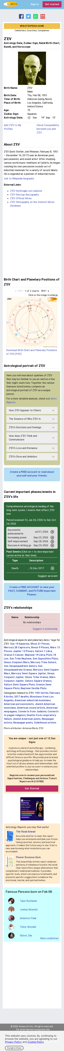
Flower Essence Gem (28, 857)
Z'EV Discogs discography (24, 194)
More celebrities (49, 938)
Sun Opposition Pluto (45, 658)
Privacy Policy (13, 1041)
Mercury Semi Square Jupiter (28, 673)
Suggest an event (48, 576)
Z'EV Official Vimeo (21, 198)
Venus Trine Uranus (36, 677)
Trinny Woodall (28, 926)
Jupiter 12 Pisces (23, 651)
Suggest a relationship (45, 628)
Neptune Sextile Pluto (34, 688)
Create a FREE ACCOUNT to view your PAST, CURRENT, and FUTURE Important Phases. (32, 591)
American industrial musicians (32, 700)
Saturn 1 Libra (43, 651)
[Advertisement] (32, 242)
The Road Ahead (25, 831)
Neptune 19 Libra (35, 654)
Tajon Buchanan (28, 900)
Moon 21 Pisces (40, 643)
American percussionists (19, 704)
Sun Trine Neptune (20, 658)
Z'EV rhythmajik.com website (26, 190)
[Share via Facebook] (21, 17)
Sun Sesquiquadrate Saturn (20, 666)
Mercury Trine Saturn (43, 662)
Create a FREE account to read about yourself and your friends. (32, 473)
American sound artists (31, 707)
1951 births (41, 692)
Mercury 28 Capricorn (17, 647)
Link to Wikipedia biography (19, 178)
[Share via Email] (42, 17)
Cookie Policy (35, 1041)
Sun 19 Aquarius (19, 643)
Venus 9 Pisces (40, 647)
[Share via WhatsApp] (35, 17)
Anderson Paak (28, 918)
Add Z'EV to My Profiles (12, 127)
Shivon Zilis (26, 935)
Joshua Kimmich (29, 909)
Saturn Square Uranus (38, 680)
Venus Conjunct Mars (16, 662)
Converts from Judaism (32, 711)
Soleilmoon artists (45, 722)
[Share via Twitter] (28, 17)
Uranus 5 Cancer (14, 654)
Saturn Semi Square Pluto (19, 684)
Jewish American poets (27, 718)
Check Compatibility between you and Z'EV (48, 129)
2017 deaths (21, 696)
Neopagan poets (23, 722)
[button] (32, 410)
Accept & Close (14, 1048)
